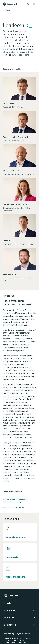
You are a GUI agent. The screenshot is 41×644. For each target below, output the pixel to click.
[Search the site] (28, 4)
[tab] (12, 69)
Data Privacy (26, 638)
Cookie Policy (8, 638)
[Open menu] (34, 4)
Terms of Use (17, 638)
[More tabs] (36, 69)
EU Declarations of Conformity (15, 640)
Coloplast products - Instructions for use (17, 642)
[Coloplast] (20, 595)
